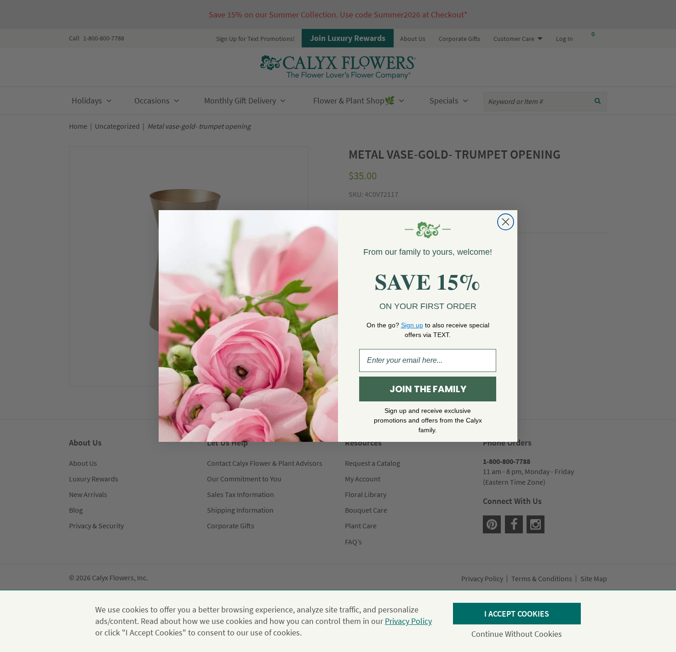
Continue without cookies (516, 634)
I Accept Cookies (516, 613)
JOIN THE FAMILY (428, 389)
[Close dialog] (506, 222)
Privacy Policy (408, 621)
